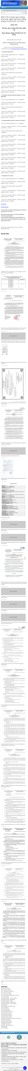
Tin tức (8, 1063)
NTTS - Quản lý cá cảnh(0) (6, 992)
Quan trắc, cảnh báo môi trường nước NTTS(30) (10, 995)
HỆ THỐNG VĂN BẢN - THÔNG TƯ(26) (8, 1002)
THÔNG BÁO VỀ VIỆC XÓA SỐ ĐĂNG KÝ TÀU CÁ (10, 455)
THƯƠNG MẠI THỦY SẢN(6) (6, 1022)
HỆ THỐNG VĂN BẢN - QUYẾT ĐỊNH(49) (8, 1003)
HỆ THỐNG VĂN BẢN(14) (6, 1019)
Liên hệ (12, 1063)
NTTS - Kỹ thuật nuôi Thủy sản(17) (7, 991)
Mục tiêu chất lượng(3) (5, 1009)
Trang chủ (4, 1063)
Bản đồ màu (3, 204)
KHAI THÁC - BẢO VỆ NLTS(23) (7, 1025)
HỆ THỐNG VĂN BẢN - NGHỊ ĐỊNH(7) (8, 999)
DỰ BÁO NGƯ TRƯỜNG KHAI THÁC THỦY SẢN (11, 227)
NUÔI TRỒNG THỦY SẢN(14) (6, 1017)
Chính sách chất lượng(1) (5, 1010)
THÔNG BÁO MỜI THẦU (5, 517)
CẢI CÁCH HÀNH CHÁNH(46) (6, 1015)
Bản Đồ (16, 1063)
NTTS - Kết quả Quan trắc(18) (6, 994)
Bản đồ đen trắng (4, 207)
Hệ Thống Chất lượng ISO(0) (6, 1014)
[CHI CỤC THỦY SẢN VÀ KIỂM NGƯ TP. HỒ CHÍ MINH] (14, 3)
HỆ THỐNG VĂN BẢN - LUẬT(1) (7, 1000)
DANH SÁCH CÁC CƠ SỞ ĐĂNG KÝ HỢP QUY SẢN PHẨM (12, 289)
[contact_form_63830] (25, 1068)
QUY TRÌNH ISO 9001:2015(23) (7, 1011)
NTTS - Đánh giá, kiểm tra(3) (6, 990)
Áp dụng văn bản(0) (4, 1007)
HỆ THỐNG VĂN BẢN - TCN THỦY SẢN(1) (9, 998)
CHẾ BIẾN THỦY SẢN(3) (5, 1023)
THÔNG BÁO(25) (4, 1026)
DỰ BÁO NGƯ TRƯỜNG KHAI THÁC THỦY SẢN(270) (11, 1018)
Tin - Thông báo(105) (5, 996)
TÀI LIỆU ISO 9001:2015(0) (6, 1013)
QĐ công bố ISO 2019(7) (5, 988)
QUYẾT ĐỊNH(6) (4, 1004)
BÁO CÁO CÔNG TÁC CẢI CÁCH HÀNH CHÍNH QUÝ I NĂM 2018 (13, 899)
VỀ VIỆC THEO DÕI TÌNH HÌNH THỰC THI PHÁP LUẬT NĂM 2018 (13, 824)
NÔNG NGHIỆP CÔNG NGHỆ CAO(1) (8, 1006)
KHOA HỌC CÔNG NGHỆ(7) (6, 1021)
